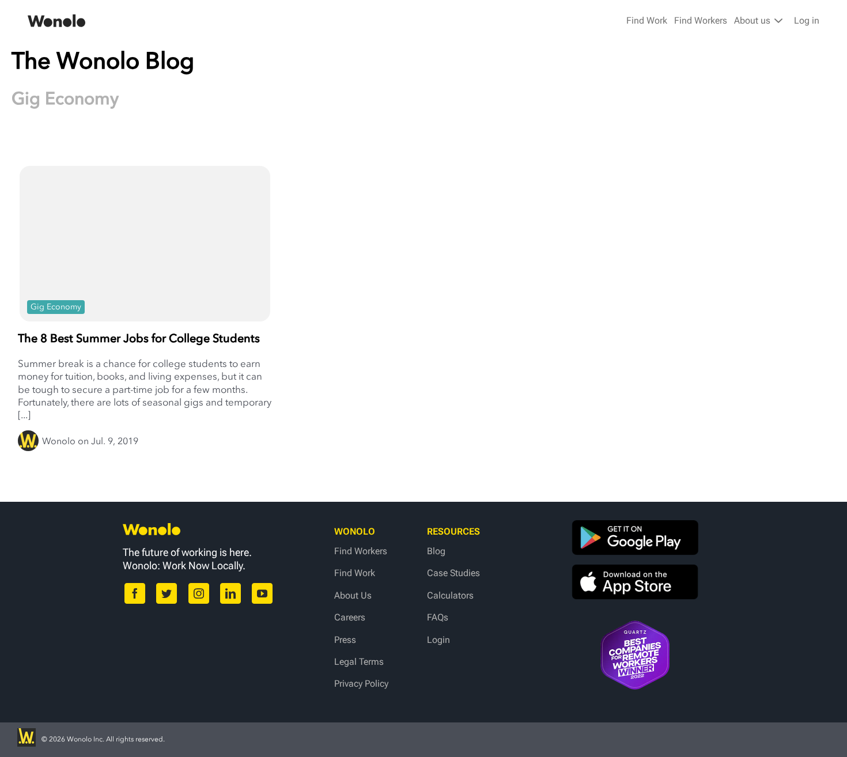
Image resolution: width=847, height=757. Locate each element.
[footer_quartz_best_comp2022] (635, 626)
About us (753, 20)
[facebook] (134, 593)
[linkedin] (230, 593)
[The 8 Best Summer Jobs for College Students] (145, 236)
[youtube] (262, 593)
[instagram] (198, 593)
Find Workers (700, 20)
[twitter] (166, 593)
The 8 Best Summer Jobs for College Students (139, 338)
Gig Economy (56, 307)
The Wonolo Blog (103, 60)
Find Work (646, 20)
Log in (806, 20)
